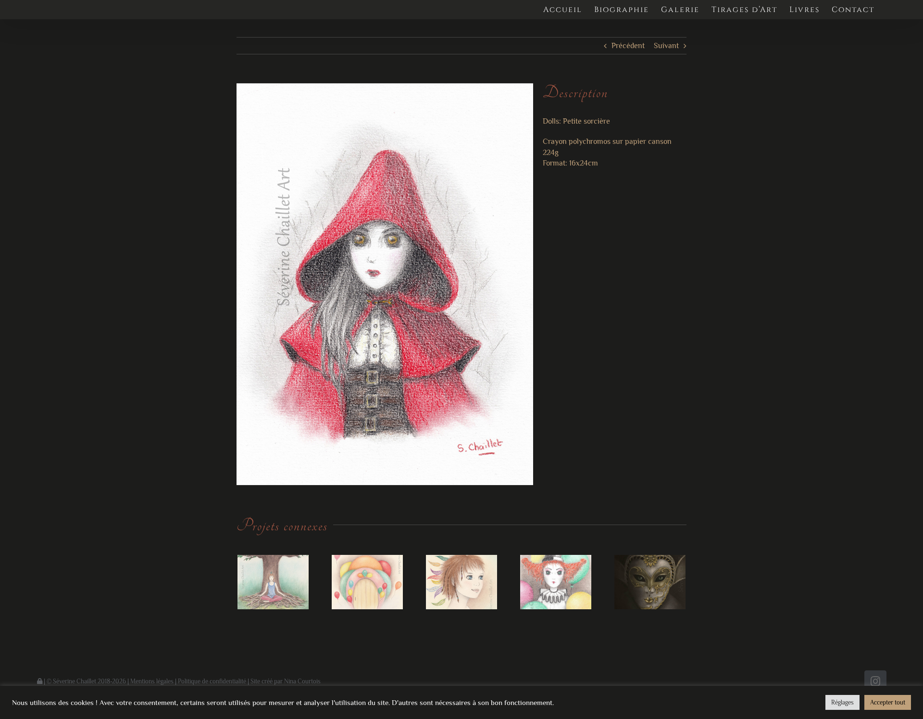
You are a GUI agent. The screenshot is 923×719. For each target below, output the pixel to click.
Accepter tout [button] (887, 702)
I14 (273, 582)
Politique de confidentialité (212, 681)
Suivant (666, 45)
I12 (462, 582)
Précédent (628, 45)
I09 (650, 582)
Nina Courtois (302, 681)
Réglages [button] (842, 702)
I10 (556, 582)
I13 (367, 582)
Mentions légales (152, 681)
